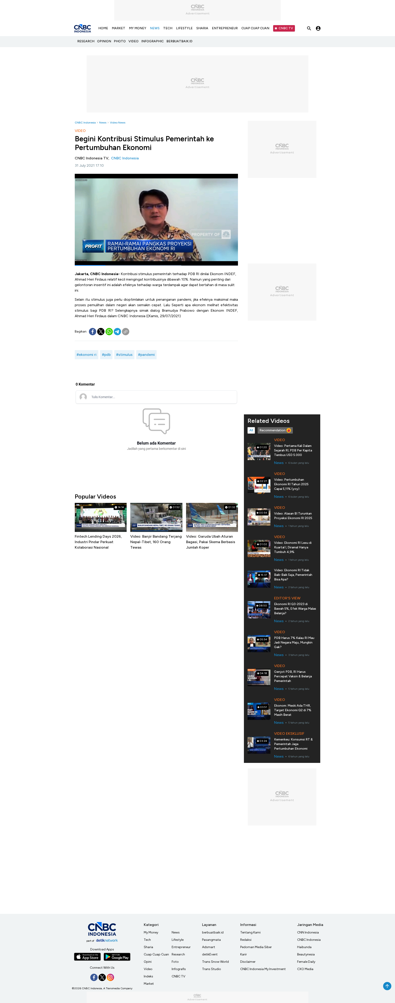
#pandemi (146, 354)
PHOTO (120, 41)
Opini (148, 962)
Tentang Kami (250, 932)
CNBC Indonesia (85, 122)
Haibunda (304, 947)
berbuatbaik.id (213, 932)
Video (148, 969)
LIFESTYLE (184, 28)
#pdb (106, 354)
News (102, 122)
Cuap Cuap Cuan (156, 954)
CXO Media (305, 969)
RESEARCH (85, 41)
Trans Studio (211, 969)
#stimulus (124, 354)
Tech (147, 940)
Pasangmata (211, 940)
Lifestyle (178, 940)
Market (149, 984)
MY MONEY (137, 28)
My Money (151, 932)
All (251, 430)
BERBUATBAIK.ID (179, 41)
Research (178, 954)
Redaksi (245, 940)
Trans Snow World (215, 962)
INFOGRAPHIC (152, 41)
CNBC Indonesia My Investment (263, 969)
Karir (243, 954)
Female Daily (306, 962)
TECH (167, 28)
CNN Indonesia (308, 932)
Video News (117, 122)
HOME (103, 28)
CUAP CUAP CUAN (255, 28)
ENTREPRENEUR (225, 28)
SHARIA (202, 28)
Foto (175, 962)
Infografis (179, 969)
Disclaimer (248, 962)
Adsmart (208, 947)
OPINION (104, 41)
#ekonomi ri (86, 354)
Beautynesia (306, 954)
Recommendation (272, 430)
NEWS (155, 28)
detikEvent (210, 954)
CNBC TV (286, 28)
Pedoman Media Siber (256, 947)
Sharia (148, 947)
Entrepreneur (181, 947)
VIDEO (133, 41)
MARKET (118, 28)
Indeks (148, 976)
